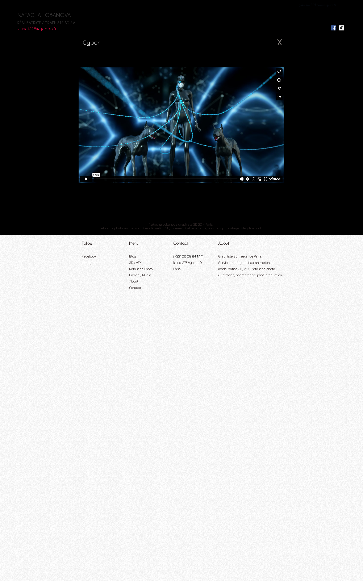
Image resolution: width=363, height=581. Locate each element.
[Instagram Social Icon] (341, 27)
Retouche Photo (141, 269)
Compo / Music (140, 275)
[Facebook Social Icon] (333, 27)
